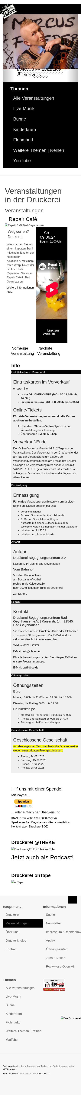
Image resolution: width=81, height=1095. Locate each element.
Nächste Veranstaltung (48, 351)
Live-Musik (23, 108)
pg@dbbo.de (30, 667)
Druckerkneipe (16, 940)
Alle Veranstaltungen (33, 98)
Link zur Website (51, 332)
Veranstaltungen (17, 923)
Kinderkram (24, 129)
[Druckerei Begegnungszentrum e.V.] (8, 9)
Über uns (12, 932)
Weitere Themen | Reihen (38, 150)
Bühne (19, 119)
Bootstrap (8, 1066)
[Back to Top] (72, 900)
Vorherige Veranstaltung (22, 351)
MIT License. (9, 1069)
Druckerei (12, 914)
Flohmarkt (23, 139)
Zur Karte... (20, 593)
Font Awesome (10, 1073)
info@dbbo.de (31, 651)
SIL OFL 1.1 (45, 1073)
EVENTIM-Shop (47, 433)
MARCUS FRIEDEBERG (39, 69)
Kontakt (11, 949)
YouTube (22, 160)
